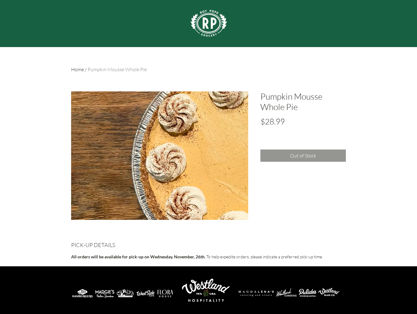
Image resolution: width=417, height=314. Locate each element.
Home (77, 69)
